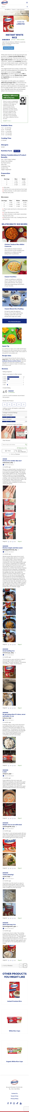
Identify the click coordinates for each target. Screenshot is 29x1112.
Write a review (20, 39)
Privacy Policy (14, 1098)
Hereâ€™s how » (7, 120)
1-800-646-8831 (15, 1089)
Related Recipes (8, 48)
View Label (17, 151)
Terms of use (14, 1096)
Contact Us (14, 1093)
